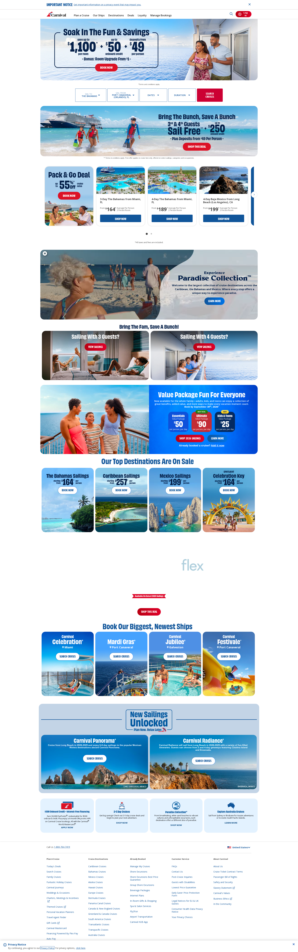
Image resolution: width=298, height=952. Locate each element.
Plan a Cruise (81, 15)
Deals (131, 15)
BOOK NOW (67, 490)
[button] (90, 95)
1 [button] (146, 233)
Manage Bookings (161, 15)
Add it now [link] (217, 445)
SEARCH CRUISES (68, 660)
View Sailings (95, 347)
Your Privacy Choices (182, 920)
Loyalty (142, 15)
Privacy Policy (47, 948)
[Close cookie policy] (293, 944)
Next (254, 195)
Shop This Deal (149, 613)
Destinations (116, 15)
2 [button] (151, 233)
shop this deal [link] (197, 146)
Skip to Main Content (13, 1)
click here (80, 948)
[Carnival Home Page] (56, 14)
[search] (231, 14)
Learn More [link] (214, 301)
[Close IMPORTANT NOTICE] (249, 4)
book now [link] (106, 67)
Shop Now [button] (120, 218)
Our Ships (99, 15)
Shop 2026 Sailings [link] (190, 438)
